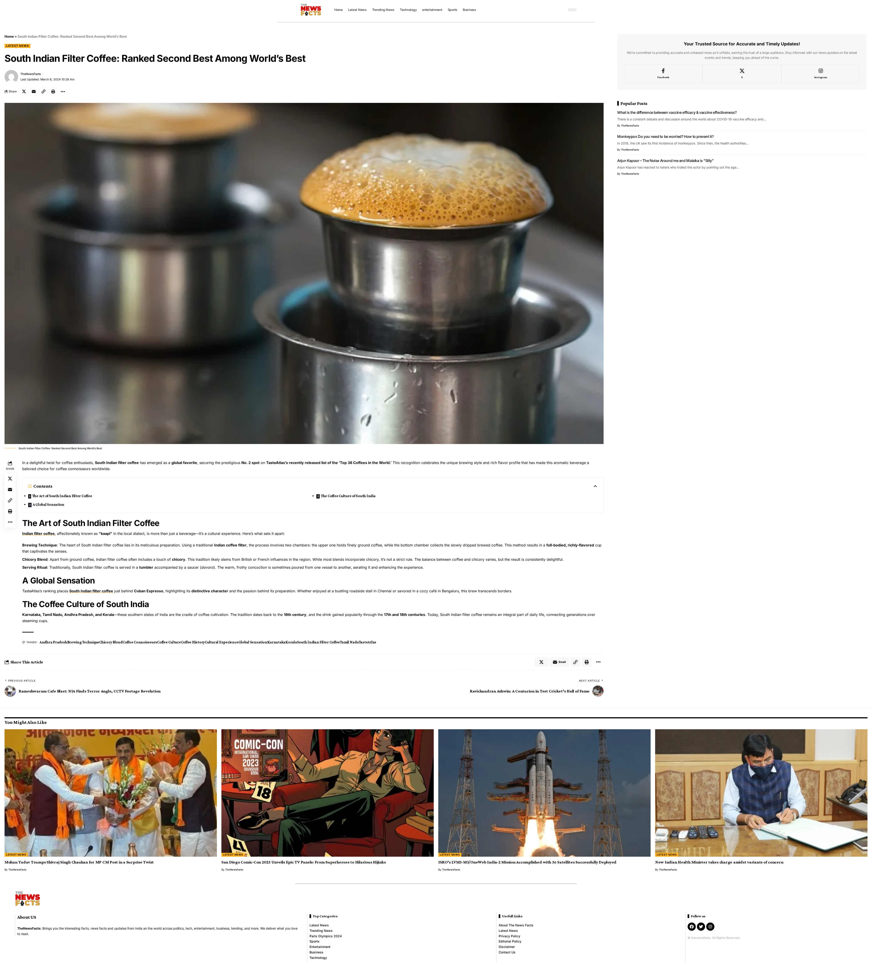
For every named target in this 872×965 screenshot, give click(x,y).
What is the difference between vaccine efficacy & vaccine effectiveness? (677, 112)
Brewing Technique (83, 642)
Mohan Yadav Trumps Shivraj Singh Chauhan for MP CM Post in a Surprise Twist (79, 862)
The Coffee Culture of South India (348, 496)
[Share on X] (23, 91)
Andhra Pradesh (53, 642)
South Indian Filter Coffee (318, 642)
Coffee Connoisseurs (140, 642)
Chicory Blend (111, 642)
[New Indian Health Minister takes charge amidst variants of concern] (761, 793)
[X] (742, 74)
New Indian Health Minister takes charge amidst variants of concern (719, 862)
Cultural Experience (221, 642)
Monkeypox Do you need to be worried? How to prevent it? (665, 136)
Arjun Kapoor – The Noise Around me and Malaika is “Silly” (665, 160)
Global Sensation (252, 642)
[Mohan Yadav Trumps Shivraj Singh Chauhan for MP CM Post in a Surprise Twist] (111, 793)
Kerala (291, 642)
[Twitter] (701, 927)
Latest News (17, 45)
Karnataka (276, 642)
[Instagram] (820, 74)
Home (9, 36)
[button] (562, 10)
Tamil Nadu (349, 642)
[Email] (33, 91)
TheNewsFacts (30, 74)
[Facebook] (663, 74)
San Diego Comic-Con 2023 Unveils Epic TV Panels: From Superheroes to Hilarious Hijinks (303, 862)
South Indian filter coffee (91, 591)
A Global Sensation (48, 504)
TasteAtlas (368, 642)
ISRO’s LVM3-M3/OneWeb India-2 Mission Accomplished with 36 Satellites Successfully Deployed (527, 862)
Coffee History (193, 642)
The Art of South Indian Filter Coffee (62, 496)
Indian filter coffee (38, 533)
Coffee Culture (169, 642)
